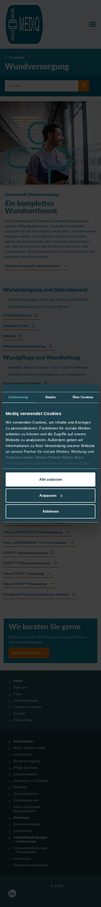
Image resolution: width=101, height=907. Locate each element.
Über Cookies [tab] (83, 397)
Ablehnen (50, 511)
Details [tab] (50, 397)
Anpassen (47, 495)
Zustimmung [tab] (18, 397)
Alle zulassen (50, 479)
